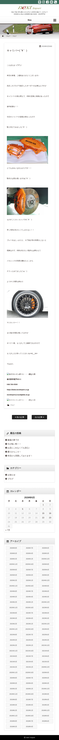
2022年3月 (45, 640)
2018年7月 (29, 721)
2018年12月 (46, 710)
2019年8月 (13, 699)
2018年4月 (29, 726)
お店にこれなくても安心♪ (19, 448)
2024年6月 (45, 591)
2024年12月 (46, 580)
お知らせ (11, 475)
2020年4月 (29, 683)
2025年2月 (13, 580)
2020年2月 (13, 688)
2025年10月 (29, 564)
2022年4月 (29, 640)
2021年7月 (29, 656)
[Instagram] (43, 2)
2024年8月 (13, 591)
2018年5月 (13, 726)
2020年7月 (29, 678)
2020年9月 (45, 672)
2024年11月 (13, 586)
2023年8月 (13, 613)
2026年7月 (29, 548)
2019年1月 (29, 710)
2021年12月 (46, 645)
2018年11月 (13, 716)
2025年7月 (29, 569)
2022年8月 (13, 634)
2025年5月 (13, 575)
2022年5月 (13, 640)
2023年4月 (29, 618)
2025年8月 (13, 569)
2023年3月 (45, 618)
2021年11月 (13, 651)
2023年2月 (13, 624)
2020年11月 (13, 672)
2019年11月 (13, 694)
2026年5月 (13, 553)
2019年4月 (29, 705)
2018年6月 (45, 721)
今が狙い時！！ (14, 444)
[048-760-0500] (55, 2)
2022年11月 (13, 629)
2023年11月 (13, 607)
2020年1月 (29, 688)
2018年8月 (13, 721)
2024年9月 (45, 586)
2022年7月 (29, 634)
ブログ (8, 36)
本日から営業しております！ (20, 456)
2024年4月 (29, 597)
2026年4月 (29, 553)
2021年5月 (13, 661)
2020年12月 (46, 667)
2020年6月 (45, 678)
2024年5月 (13, 597)
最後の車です (13, 440)
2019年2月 (13, 710)
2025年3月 (45, 575)
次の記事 (39, 417)
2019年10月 (29, 694)
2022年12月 (46, 624)
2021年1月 (29, 667)
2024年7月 (29, 591)
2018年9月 (45, 716)
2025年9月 (45, 564)
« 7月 (7, 530)
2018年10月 (29, 716)
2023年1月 (29, 624)
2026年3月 (45, 553)
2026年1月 (29, 559)
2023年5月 (13, 618)
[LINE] (39, 2)
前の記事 (20, 417)
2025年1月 (29, 580)
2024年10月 (29, 586)
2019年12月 (46, 688)
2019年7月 (29, 699)
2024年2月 (13, 602)
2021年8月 (13, 656)
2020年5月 (13, 683)
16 (50, 513)
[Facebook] (47, 2)
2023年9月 (45, 607)
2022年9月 (45, 629)
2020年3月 (45, 683)
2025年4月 (29, 575)
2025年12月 (46, 559)
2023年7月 (29, 613)
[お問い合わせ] (51, 2)
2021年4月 (29, 661)
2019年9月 (45, 694)
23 (50, 518)
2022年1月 (29, 645)
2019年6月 (45, 699)
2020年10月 (29, 672)
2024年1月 (29, 602)
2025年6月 (45, 569)
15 (43, 513)
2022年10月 (29, 629)
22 (43, 518)
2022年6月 (45, 634)
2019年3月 (45, 705)
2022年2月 (13, 645)
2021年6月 (45, 656)
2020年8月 (13, 678)
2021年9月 (45, 651)
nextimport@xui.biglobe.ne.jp (18, 395)
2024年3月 (45, 597)
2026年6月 (45, 548)
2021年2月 (13, 667)
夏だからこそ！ (14, 452)
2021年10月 (29, 651)
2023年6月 (45, 613)
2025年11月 (13, 564)
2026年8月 (13, 548)
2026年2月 (13, 559)
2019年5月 (13, 705)
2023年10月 (29, 607)
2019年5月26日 (47, 46)
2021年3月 (45, 661)
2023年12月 (46, 602)
